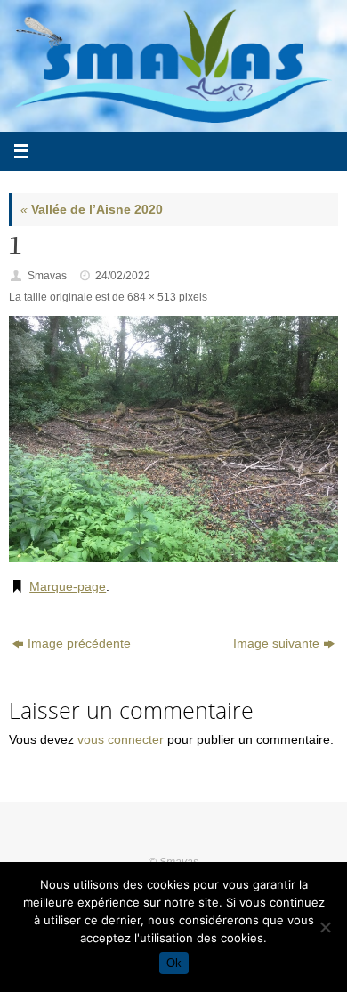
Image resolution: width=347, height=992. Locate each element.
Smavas (47, 276)
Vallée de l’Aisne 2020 (91, 209)
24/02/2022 (122, 276)
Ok (174, 963)
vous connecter (120, 739)
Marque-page (67, 586)
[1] (173, 439)
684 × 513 (151, 297)
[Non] (325, 927)
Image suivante (276, 643)
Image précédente (79, 643)
